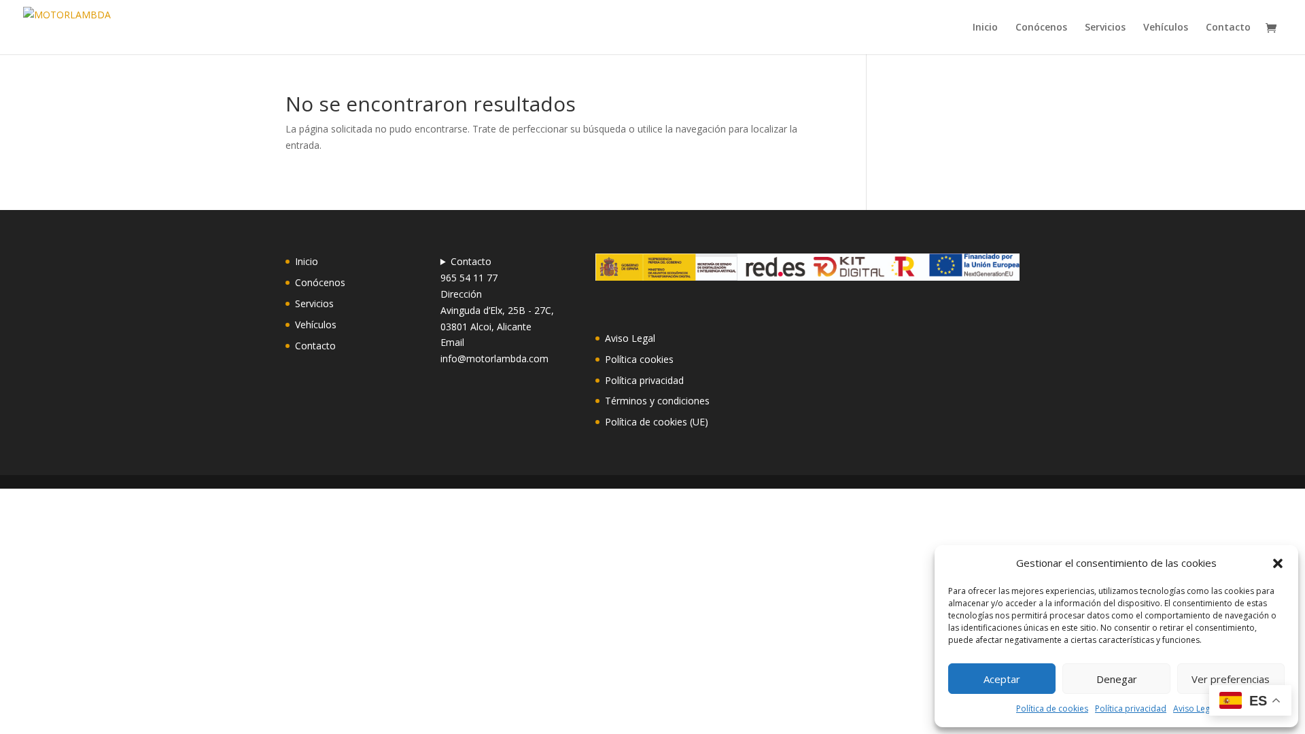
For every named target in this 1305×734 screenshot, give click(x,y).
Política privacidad (1130, 708)
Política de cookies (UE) (656, 421)
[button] (1278, 563)
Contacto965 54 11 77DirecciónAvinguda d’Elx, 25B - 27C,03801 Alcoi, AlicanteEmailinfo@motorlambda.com (497, 310)
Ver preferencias (1230, 679)
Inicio (985, 27)
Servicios (1105, 27)
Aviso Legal (1195, 708)
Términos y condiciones (657, 400)
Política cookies (639, 359)
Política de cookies (1052, 708)
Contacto (1228, 27)
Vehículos (1165, 27)
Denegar (1116, 679)
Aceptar (1002, 679)
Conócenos (1041, 27)
